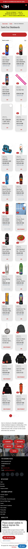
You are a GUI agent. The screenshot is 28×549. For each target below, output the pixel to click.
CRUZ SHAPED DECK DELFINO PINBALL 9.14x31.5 (6, 91)
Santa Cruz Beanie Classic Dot (6, 369)
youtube (19, 446)
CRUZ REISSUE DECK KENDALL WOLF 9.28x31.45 (6, 220)
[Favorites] (22, 5)
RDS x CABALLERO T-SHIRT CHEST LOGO (6, 120)
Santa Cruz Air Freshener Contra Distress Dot (6, 340)
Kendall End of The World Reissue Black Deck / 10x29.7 (20, 310)
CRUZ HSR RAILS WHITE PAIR (20, 120)
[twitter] (12, 474)
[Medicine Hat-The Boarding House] (8, 6)
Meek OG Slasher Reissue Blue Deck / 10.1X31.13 (6, 190)
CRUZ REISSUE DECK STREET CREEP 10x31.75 (6, 61)
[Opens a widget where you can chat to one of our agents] (22, 546)
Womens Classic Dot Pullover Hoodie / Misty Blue (20, 220)
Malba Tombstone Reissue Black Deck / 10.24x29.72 (6, 250)
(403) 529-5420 (6, 468)
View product (21, 229)
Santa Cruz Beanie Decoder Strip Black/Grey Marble (20, 340)
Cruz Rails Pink (20, 90)
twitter (8, 446)
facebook (8, 441)
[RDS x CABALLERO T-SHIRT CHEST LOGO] (7, 109)
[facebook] (3, 474)
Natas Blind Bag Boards (6, 280)
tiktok (14, 451)
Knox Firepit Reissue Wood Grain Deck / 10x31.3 (19, 190)
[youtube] (17, 474)
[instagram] (8, 474)
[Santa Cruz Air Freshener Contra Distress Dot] (7, 328)
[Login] (19, 5)
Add (7, 70)
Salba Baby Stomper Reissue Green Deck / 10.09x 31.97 (20, 280)
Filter (14, 34)
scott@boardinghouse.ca (9, 470)
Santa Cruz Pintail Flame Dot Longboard (20, 400)
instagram (20, 441)
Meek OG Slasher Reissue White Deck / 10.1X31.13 (20, 160)
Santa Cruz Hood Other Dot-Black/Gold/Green (20, 369)
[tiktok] (22, 474)
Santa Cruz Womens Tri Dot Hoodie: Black (6, 400)
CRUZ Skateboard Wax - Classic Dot (20, 250)
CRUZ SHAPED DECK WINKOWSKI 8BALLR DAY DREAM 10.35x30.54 (20, 61)
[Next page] (17, 415)
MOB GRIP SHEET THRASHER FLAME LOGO (6, 310)
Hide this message (9, 537)
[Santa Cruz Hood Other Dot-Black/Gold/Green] (21, 358)
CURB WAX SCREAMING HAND (6, 160)
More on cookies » (7, 540)
